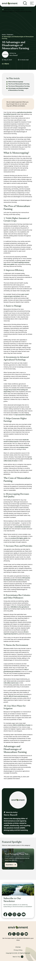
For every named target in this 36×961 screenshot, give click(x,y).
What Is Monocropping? (15, 82)
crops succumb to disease (22, 414)
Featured (10, 34)
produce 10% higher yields (19, 538)
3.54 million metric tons (11, 683)
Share (6, 64)
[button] (32, 3)
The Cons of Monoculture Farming (19, 86)
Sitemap (18, 947)
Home (4, 34)
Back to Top (16, 956)
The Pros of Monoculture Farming (18, 84)
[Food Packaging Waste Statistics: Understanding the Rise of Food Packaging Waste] (18, 859)
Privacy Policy (18, 950)
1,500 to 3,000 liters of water (22, 725)
